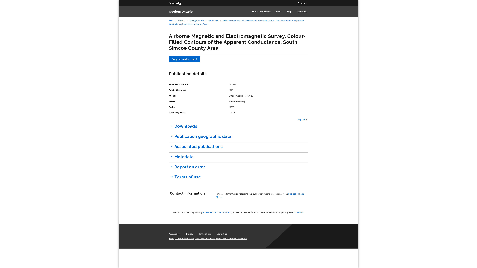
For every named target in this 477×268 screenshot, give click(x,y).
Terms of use (205, 234)
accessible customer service (216, 212)
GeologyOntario (196, 20)
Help (289, 11)
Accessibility (174, 234)
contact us (299, 212)
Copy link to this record (184, 59)
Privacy (189, 234)
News (279, 11)
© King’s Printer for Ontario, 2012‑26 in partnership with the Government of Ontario (208, 238)
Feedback (302, 11)
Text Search (213, 20)
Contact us (222, 234)
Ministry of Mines (261, 11)
